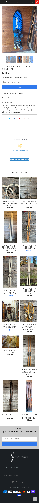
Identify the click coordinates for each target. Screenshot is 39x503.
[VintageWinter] (19, 2)
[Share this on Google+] (24, 118)
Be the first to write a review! (19, 159)
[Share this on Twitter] (10, 118)
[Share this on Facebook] (14, 118)
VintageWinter (16, 487)
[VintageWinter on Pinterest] (19, 481)
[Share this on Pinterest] (19, 118)
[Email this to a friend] (29, 118)
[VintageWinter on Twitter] (13, 481)
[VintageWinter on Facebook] (16, 481)
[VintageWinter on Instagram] (22, 481)
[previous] (4, 31)
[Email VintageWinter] (25, 481)
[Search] (32, 2)
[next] (35, 31)
